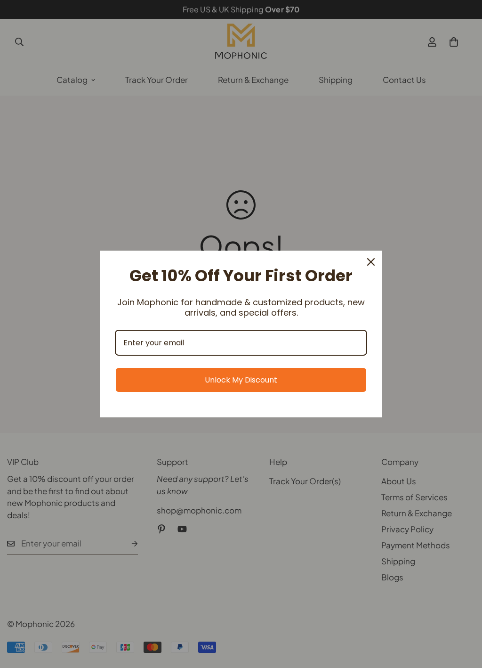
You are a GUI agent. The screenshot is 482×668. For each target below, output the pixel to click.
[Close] (371, 262)
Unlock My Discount (241, 380)
